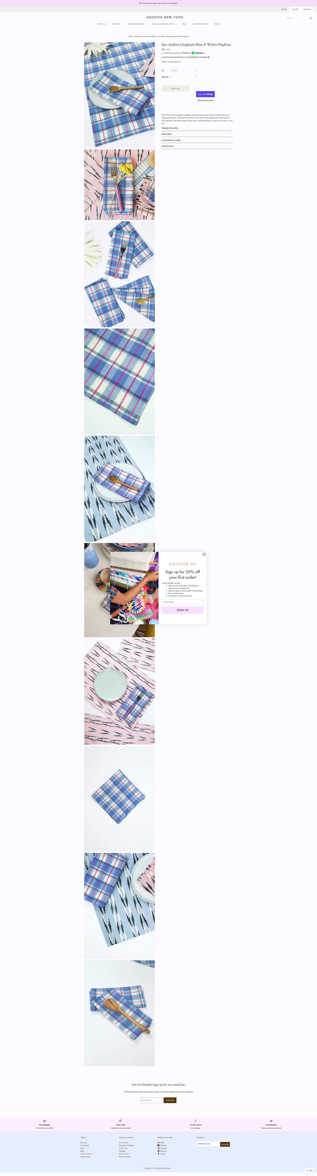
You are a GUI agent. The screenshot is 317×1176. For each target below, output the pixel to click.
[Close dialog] (204, 554)
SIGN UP (183, 610)
